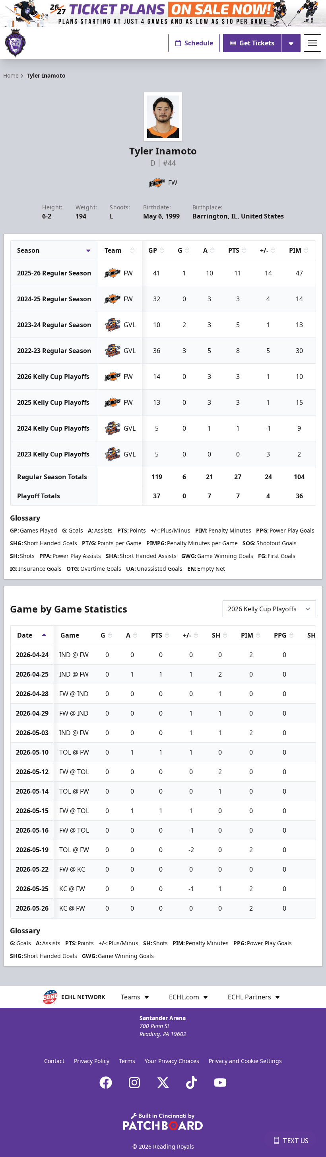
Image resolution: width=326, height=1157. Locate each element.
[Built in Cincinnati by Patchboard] (163, 1121)
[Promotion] (163, 13)
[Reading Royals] (15, 43)
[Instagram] (134, 1082)
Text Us (296, 1140)
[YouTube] (220, 1082)
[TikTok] (191, 1082)
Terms (127, 1061)
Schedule (198, 43)
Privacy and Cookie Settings (245, 1061)
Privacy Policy (91, 1061)
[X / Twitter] (163, 1082)
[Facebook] (106, 1082)
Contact (54, 1061)
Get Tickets (256, 43)
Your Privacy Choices (172, 1061)
